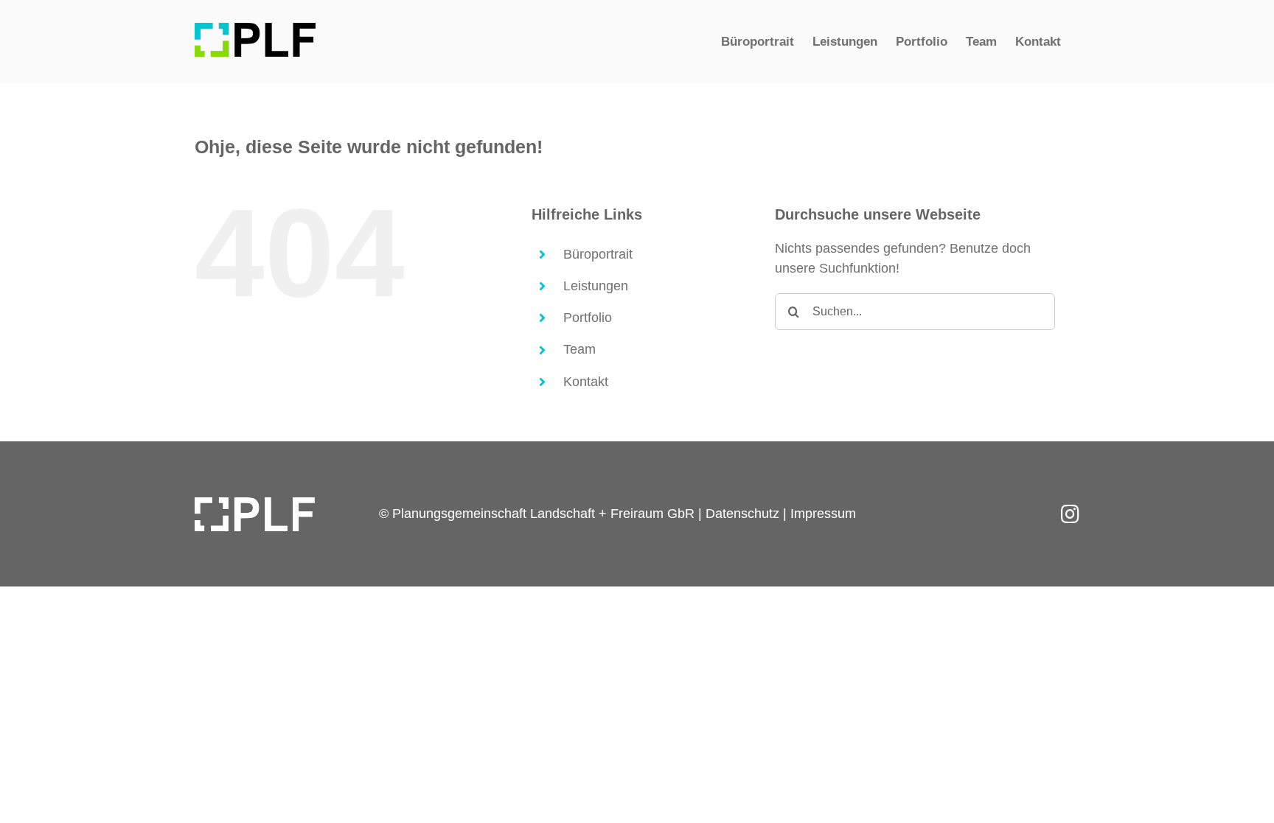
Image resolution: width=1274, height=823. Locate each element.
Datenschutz (742, 513)
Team (579, 349)
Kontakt (585, 381)
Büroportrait (598, 254)
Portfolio (587, 317)
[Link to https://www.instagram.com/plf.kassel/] (1070, 514)
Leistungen (595, 286)
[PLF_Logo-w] (255, 504)
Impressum (823, 513)
